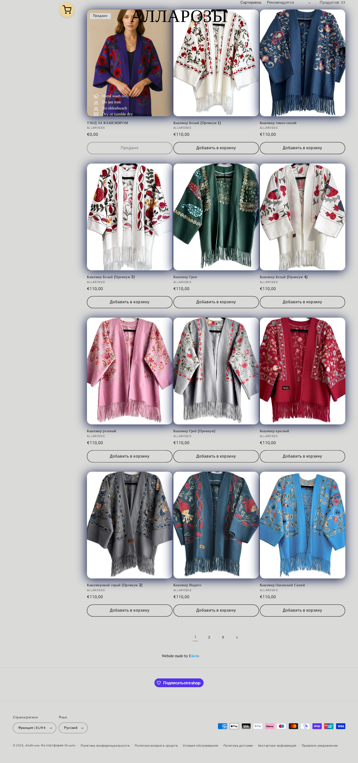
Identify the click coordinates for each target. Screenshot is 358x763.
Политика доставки (238, 745)
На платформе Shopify (58, 745)
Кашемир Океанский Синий (282, 585)
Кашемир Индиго (187, 585)
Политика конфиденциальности (105, 745)
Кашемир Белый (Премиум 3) (111, 277)
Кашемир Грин (185, 277)
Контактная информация (277, 745)
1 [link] (195, 637)
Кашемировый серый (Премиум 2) (115, 585)
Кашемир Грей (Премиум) (194, 431)
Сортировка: (251, 2)
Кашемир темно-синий (278, 123)
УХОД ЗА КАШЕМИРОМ (107, 123)
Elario (194, 656)
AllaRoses (32, 745)
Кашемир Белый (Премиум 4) (284, 277)
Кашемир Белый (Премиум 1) (197, 123)
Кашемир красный (274, 431)
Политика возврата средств (156, 745)
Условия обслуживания (200, 745)
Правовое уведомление (320, 745)
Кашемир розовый (101, 431)
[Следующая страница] (236, 637)
